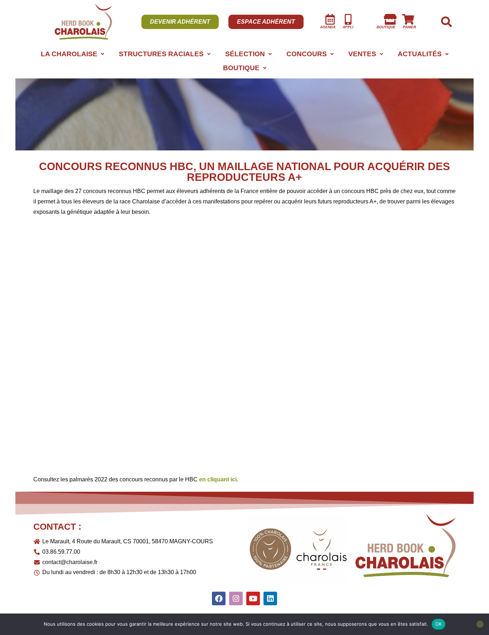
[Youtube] (253, 598)
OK (438, 624)
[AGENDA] (330, 19)
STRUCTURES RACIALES (161, 54)
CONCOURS (306, 54)
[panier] (408, 19)
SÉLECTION (245, 54)
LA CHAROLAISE (69, 54)
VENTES (362, 54)
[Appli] (348, 19)
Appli (348, 27)
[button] (72, 54)
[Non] (480, 624)
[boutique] (390, 19)
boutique (386, 27)
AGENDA (327, 27)
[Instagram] (236, 598)
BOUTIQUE (241, 68)
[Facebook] (219, 598)
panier (409, 27)
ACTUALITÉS (420, 54)
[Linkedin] (270, 598)
